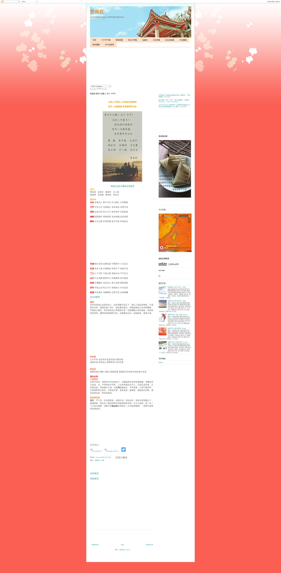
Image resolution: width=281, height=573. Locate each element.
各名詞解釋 (95, 297)
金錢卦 (145, 40)
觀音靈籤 (96, 45)
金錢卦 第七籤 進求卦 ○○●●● (177, 301)
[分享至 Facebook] (124, 457)
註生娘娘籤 (169, 40)
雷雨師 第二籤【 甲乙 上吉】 (177, 287)
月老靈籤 (182, 40)
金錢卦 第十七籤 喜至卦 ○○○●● (177, 342)
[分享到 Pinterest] (126, 457)
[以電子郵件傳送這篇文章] (116, 457)
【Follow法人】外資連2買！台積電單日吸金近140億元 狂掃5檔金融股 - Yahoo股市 (174, 106)
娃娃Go (161, 362)
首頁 (94, 40)
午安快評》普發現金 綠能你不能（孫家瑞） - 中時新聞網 (174, 96)
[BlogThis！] (119, 457)
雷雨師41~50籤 (99, 460)
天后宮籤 (156, 40)
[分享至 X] (121, 457)
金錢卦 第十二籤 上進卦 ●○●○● (177, 314)
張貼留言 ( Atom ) (124, 550)
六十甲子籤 (106, 40)
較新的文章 (95, 545)
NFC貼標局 (109, 45)
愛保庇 (97, 11)
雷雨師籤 (119, 40)
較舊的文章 (149, 545)
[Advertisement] (140, 65)
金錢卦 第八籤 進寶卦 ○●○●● (177, 328)
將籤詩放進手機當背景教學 (122, 186)
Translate (104, 89)
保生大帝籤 (132, 40)
